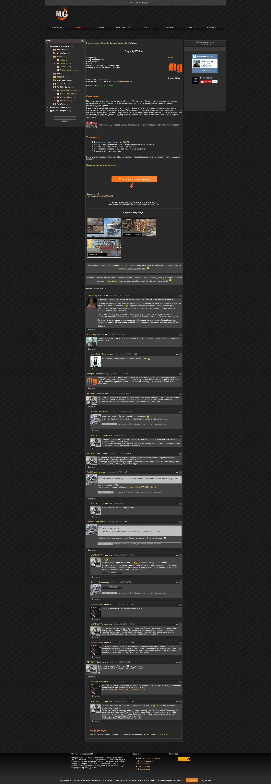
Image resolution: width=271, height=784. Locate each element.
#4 (126, 522)
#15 (133, 435)
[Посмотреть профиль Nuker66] (95, 620)
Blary (94, 58)
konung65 (91, 335)
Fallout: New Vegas (69, 70)
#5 (126, 472)
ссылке (115, 706)
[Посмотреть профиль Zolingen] (91, 389)
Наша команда (144, 769)
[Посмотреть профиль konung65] (91, 350)
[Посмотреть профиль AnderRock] (95, 369)
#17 (125, 335)
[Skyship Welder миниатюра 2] (139, 227)
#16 (128, 374)
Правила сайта (144, 764)
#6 (133, 555)
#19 (135, 354)
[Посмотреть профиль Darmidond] (91, 330)
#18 (127, 296)
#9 (132, 604)
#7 (133, 504)
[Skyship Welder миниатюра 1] (104, 227)
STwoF (170, 58)
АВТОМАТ (91, 393)
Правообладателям (146, 761)
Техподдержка (144, 766)
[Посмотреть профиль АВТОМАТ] (91, 407)
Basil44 (94, 412)
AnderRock (95, 354)
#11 (129, 454)
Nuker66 (94, 604)
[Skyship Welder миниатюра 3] (104, 247)
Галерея (169, 28)
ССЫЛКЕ (127, 142)
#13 (129, 393)
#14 (130, 412)
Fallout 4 (65, 67)
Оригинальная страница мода (101, 165)
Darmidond (91, 296)
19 (124, 81)
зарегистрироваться (158, 734)
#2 (132, 682)
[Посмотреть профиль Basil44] (95, 431)
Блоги (147, 28)
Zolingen (90, 374)
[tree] (65, 79)
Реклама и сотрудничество (149, 758)
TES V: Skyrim (67, 101)
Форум (100, 28)
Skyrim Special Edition (70, 90)
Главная (57, 28)
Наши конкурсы (205, 44)
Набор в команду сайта (205, 42)
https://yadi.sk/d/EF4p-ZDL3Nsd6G (142, 487)
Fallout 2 (64, 60)
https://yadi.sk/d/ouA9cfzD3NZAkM (100, 196)
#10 (133, 624)
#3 (133, 701)
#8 (130, 582)
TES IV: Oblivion (68, 97)
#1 (129, 662)
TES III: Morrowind (68, 94)
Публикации (124, 28)
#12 (132, 642)
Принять (192, 780)
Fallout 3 (65, 63)
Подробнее (206, 780)
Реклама (212, 28)
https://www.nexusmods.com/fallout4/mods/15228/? (125, 690)
